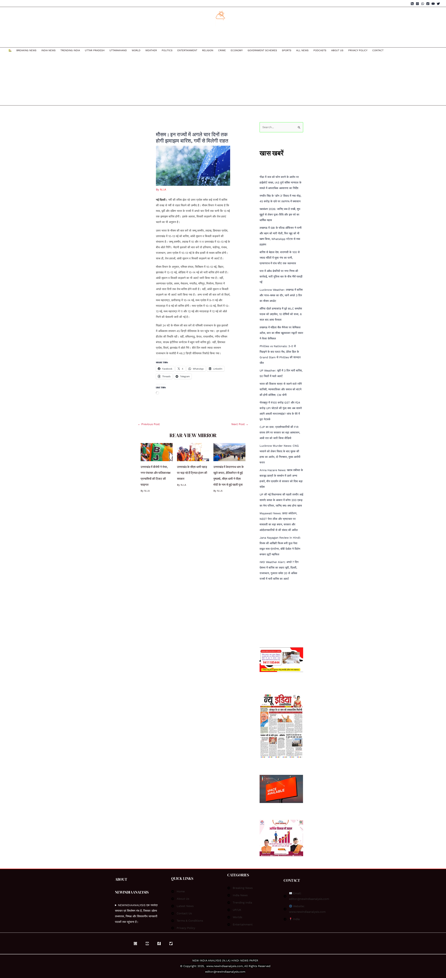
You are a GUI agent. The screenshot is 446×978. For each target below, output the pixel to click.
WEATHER (151, 50)
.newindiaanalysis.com (228, 966)
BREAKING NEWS (26, 50)
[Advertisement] (196, 79)
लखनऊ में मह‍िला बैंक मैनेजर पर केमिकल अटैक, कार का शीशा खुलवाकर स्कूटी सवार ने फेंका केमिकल (281, 333)
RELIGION (207, 50)
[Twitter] (438, 3)
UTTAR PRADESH (95, 50)
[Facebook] (427, 3)
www (209, 966)
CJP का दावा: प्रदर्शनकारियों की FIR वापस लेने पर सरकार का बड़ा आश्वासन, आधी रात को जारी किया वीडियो (280, 432)
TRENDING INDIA (70, 50)
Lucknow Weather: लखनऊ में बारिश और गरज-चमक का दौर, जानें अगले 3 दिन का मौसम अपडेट (281, 295)
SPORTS (286, 50)
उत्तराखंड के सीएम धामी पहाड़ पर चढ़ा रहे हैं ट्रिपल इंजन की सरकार (192, 473)
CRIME (222, 50)
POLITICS (167, 50)
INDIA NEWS (48, 50)
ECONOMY (237, 50)
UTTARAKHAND (118, 50)
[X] (170, 943)
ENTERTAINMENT (187, 50)
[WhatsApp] (422, 3)
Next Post (239, 424)
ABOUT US (337, 50)
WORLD (136, 50)
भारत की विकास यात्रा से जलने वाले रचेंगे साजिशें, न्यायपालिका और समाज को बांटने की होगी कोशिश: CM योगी (281, 389)
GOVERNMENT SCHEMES (262, 50)
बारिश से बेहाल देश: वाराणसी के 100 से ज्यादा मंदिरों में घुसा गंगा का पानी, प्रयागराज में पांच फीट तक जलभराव (280, 258)
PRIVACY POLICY (357, 50)
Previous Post (149, 424)
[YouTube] (433, 3)
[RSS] (412, 3)
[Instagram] (417, 3)
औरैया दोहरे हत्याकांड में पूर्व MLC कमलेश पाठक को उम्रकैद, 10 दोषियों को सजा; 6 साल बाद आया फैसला (281, 314)
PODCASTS (319, 50)
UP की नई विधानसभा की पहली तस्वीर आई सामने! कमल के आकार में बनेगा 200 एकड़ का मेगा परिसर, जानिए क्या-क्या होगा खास (281, 500)
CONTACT (377, 50)
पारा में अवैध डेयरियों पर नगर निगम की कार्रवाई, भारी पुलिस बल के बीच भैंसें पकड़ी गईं (281, 276)
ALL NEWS (302, 50)
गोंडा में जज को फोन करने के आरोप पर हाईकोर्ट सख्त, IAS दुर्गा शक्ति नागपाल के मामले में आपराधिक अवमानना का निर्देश (280, 182)
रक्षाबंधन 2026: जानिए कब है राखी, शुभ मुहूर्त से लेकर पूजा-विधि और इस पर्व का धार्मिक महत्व (280, 214)
